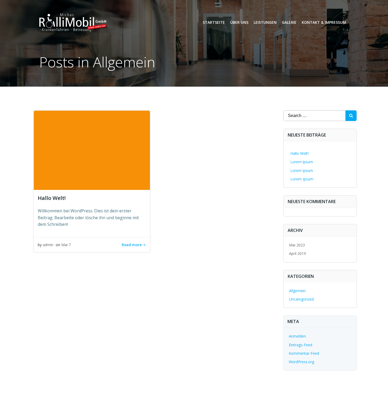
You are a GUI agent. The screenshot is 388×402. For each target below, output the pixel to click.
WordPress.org (301, 361)
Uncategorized (301, 299)
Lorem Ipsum (301, 178)
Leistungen (265, 22)
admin (48, 244)
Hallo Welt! (299, 153)
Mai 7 (66, 244)
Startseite (214, 22)
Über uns (239, 22)
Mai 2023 (297, 244)
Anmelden (297, 336)
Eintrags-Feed (300, 344)
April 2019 (297, 253)
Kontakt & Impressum (324, 22)
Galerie (289, 22)
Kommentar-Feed (304, 353)
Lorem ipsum (301, 161)
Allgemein (297, 290)
